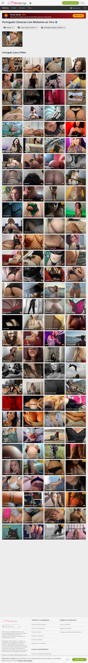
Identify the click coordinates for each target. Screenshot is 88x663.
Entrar (83, 3)
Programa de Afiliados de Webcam (70, 632)
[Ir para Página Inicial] (16, 3)
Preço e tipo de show (28, 27)
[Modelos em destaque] (30, 3)
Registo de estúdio (65, 628)
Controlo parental (37, 639)
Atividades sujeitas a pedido (53, 27)
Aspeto (9, 27)
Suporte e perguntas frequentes (41, 654)
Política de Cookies (38, 636)
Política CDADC (36, 632)
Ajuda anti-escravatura (39, 643)
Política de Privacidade (39, 624)
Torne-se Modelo (65, 624)
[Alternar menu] (3, 3)
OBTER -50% (78, 15)
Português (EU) (9, 626)
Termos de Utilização (38, 628)
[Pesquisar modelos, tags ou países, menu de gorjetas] (85, 8)
